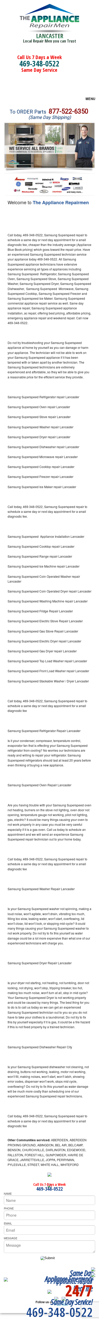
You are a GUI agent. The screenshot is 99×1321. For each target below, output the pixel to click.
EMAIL (8, 1223)
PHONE (9, 1208)
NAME (8, 1193)
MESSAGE (10, 1238)
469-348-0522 (39, 63)
